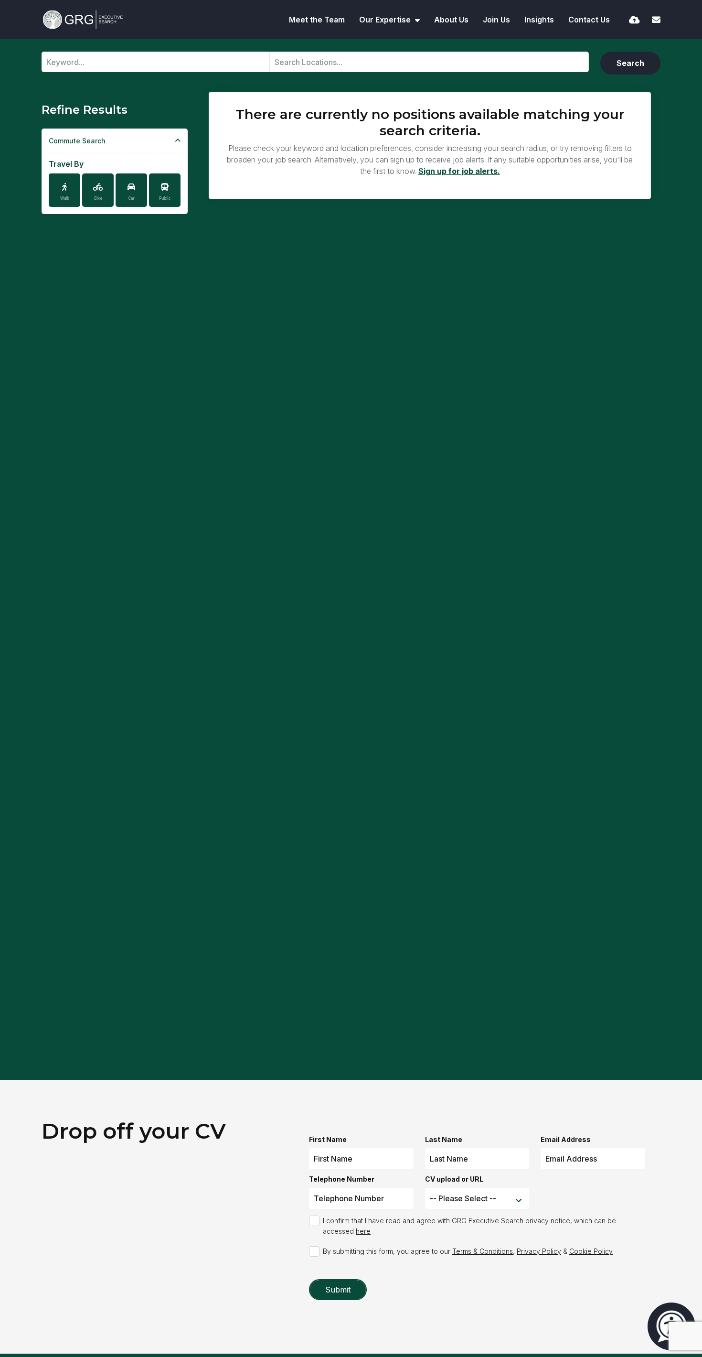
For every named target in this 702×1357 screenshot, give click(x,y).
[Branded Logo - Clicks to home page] (83, 19)
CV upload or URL (454, 1179)
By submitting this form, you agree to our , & (468, 1251)
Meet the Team (317, 19)
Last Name (443, 1139)
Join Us (496, 19)
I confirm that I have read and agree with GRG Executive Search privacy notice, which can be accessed (469, 1226)
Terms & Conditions (482, 1251)
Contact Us (589, 19)
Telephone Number (341, 1179)
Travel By (66, 164)
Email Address (566, 1139)
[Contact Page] (656, 20)
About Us (451, 19)
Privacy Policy (539, 1251)
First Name (328, 1139)
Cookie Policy (591, 1251)
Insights (539, 19)
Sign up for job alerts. (459, 171)
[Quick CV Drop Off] (634, 20)
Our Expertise (386, 19)
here (363, 1231)
